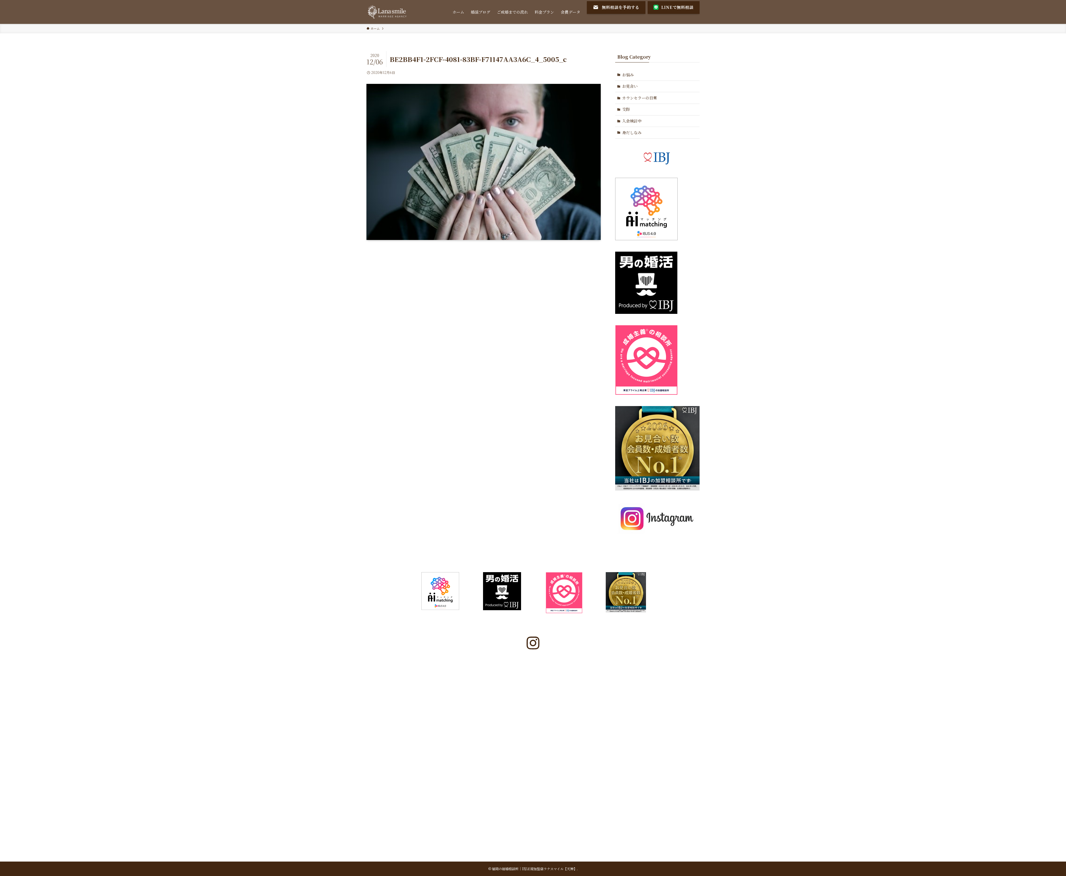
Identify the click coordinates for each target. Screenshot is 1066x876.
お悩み (628, 74)
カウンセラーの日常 (639, 98)
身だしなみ (632, 132)
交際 (626, 109)
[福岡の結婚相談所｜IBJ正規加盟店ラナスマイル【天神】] (387, 11)
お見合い (630, 86)
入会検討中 (632, 121)
